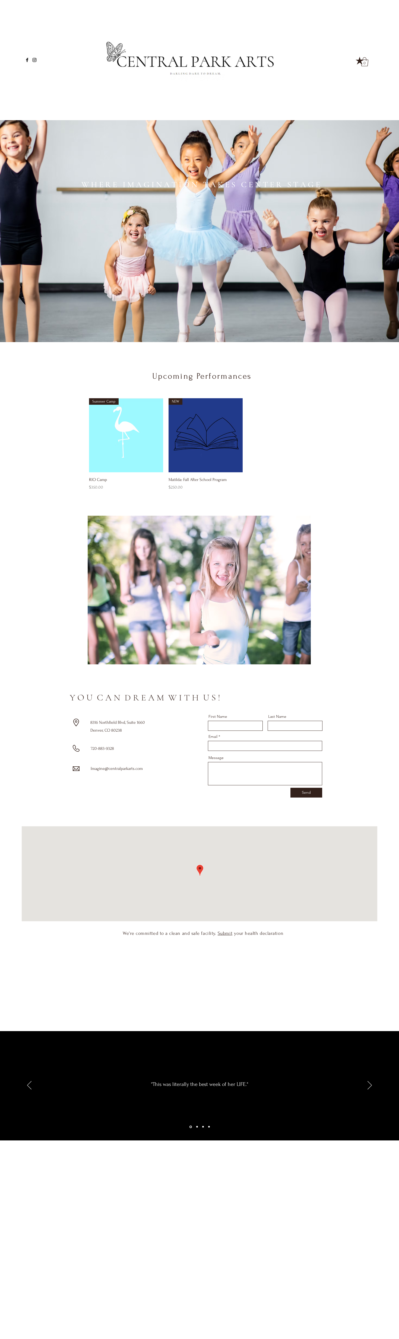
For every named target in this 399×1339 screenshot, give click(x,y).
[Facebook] (27, 60)
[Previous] (29, 1085)
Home (42, 95)
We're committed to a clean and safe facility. (170, 933)
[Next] (370, 1085)
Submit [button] (225, 933)
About (42, 105)
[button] (360, 61)
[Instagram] (34, 60)
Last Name (277, 716)
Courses (44, 100)
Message (216, 758)
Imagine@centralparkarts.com (117, 768)
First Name (217, 716)
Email (212, 736)
